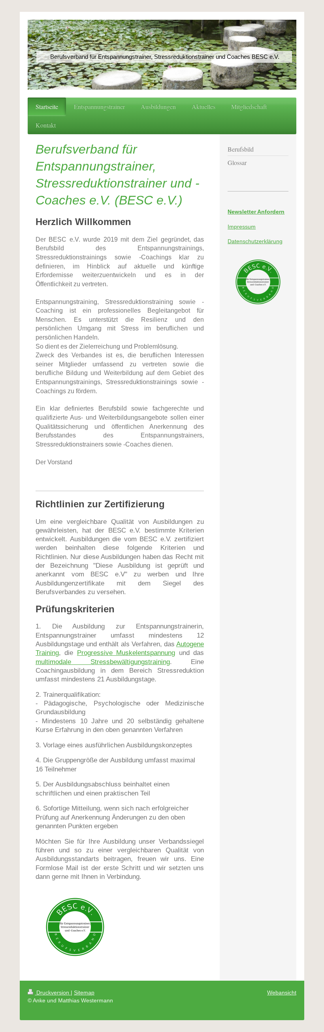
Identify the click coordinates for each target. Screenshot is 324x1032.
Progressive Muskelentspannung (126, 652)
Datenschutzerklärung (255, 241)
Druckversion (53, 992)
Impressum (242, 226)
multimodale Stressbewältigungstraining (103, 661)
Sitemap (84, 992)
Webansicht (281, 992)
